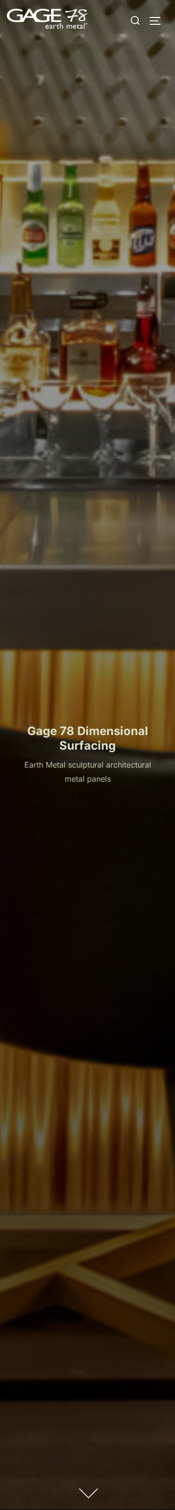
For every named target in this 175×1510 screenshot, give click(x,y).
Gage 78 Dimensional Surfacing (87, 738)
